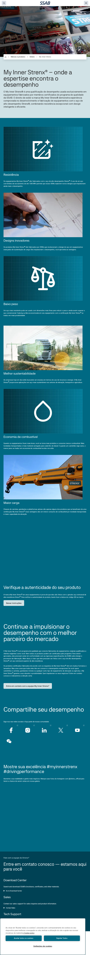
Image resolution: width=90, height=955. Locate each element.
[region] (43, 936)
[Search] (4, 3)
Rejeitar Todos (61, 938)
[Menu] (86, 3)
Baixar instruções (14, 603)
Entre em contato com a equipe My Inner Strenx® (27, 686)
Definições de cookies (42, 946)
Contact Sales (10, 908)
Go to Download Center (14, 891)
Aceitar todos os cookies (23, 938)
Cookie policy (29, 933)
